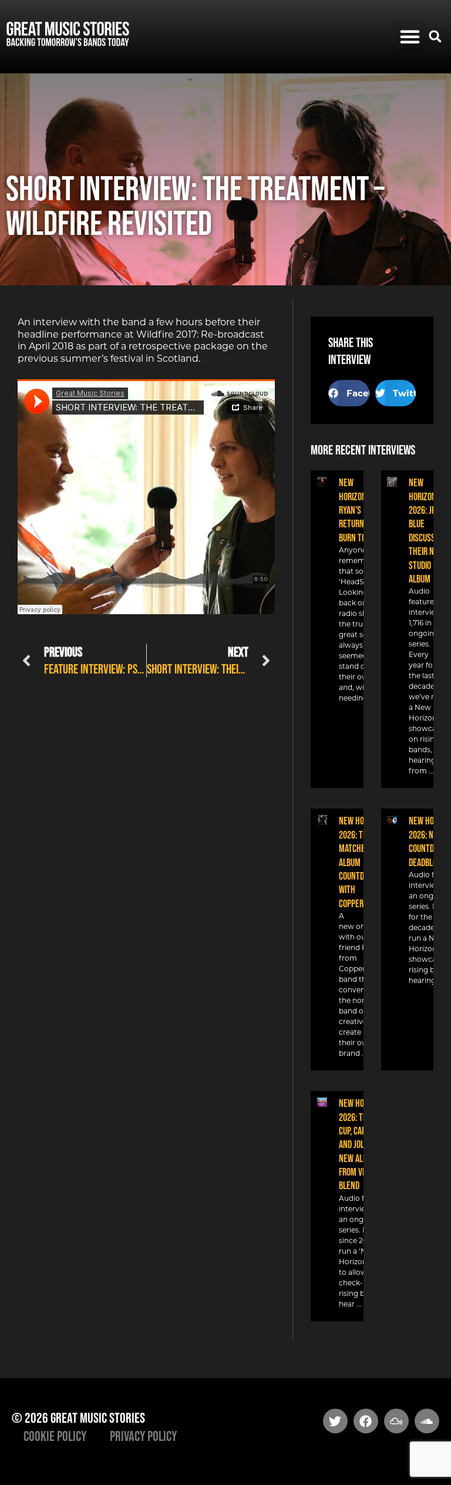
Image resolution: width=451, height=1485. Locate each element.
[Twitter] (335, 1421)
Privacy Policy (143, 1436)
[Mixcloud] (396, 1421)
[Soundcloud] (427, 1421)
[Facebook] (366, 1421)
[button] (410, 36)
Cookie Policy (54, 1436)
